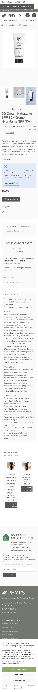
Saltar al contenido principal (17, 6)
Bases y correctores (27, 480)
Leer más (7, 159)
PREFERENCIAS (19, 680)
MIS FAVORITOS (7, 634)
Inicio (3, 25)
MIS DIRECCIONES (8, 627)
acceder (13, 268)
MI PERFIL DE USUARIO (10, 624)
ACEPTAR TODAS (19, 669)
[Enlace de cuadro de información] (19, 542)
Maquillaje (12, 25)
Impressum (32, 685)
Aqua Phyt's (20, 127)
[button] (11, 505)
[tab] (12, 226)
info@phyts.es (10, 612)
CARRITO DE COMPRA (10, 638)
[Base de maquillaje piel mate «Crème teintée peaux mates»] (11, 466)
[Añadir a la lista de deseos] (3, 212)
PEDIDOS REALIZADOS (10, 631)
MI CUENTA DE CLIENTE (11, 620)
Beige (27, 474)
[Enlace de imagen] (13, 592)
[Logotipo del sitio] (12, 15)
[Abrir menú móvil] (34, 15)
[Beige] (27, 466)
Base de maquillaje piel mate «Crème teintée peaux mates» (11, 483)
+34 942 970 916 (11, 609)
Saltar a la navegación (14, 2)
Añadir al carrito (11, 199)
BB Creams (23, 25)
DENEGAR (19, 675)
